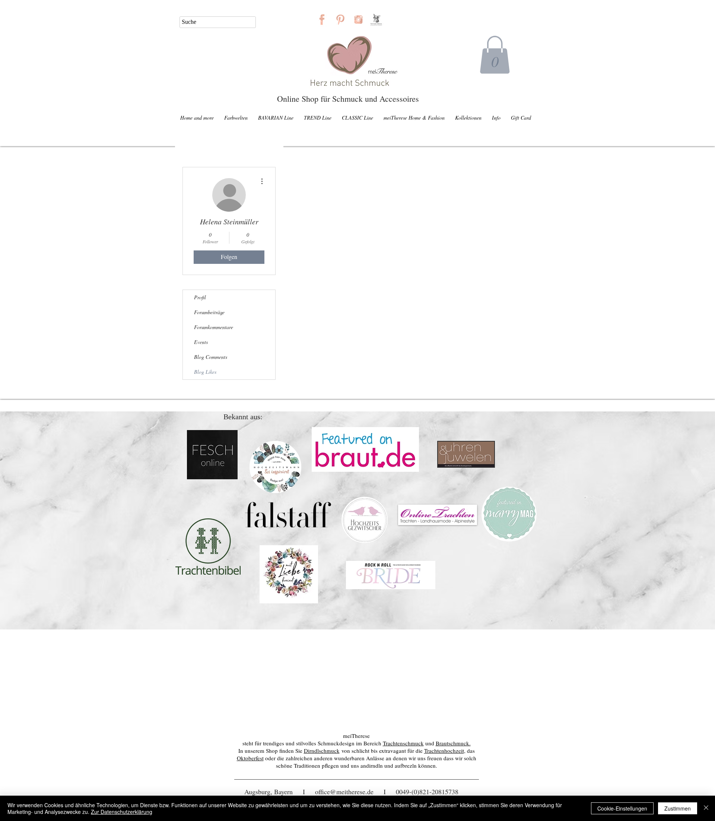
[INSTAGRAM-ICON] (358, 19)
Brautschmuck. (453, 743)
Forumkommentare (213, 327)
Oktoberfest (250, 758)
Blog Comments (210, 356)
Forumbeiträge (209, 312)
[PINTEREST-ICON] (340, 19)
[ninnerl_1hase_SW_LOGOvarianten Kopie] (376, 19)
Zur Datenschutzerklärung (121, 811)
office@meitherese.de (344, 791)
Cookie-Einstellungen (622, 808)
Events (201, 341)
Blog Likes (205, 371)
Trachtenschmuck (403, 743)
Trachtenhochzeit (444, 750)
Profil (200, 297)
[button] (495, 55)
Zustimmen (677, 808)
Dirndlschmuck (322, 750)
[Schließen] (706, 808)
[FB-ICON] (322, 19)
